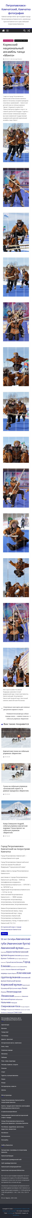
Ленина (3, 992)
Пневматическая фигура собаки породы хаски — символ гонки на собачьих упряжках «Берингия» (17, 716)
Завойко (3, 969)
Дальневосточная (15, 966)
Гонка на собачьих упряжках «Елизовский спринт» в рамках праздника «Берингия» (16, 788)
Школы (3, 1090)
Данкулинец (23, 966)
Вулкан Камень (25, 955)
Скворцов (10, 1012)
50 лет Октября (8, 939)
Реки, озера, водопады (8, 1061)
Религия (3, 1068)
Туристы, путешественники (9, 1075)
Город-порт (4, 1032)
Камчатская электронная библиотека (12, 1170)
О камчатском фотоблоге (9, 1111)
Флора (3, 1082)
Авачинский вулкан (12, 948)
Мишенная (25, 996)
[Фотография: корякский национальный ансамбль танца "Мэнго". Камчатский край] (16, 214)
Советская (18, 1012)
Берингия (10, 952)
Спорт (3, 1072)
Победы (4, 1009)
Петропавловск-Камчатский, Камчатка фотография (16, 9)
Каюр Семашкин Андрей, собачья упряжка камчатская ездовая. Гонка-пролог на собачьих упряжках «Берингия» (15, 828)
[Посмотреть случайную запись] (29, 31)
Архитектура (5, 1025)
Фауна (3, 1079)
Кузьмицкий (5, 988)
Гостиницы (4, 1035)
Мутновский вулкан (8, 999)
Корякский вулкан (11, 984)
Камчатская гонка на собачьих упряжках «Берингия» (16, 752)
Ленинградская (13, 991)
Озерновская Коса (10, 1006)
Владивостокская (14, 955)
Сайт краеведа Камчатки (9, 1163)
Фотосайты (4, 1140)
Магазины (4, 1054)
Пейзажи (4, 1057)
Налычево (6, 1002)
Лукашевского (18, 996)
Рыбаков (17, 1009)
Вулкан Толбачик (8, 958)
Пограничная (10, 1009)
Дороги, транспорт (7, 1039)
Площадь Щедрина (24, 1006)
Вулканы (4, 1028)
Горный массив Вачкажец (14, 962)
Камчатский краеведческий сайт (11, 1159)
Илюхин (8, 969)
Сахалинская (23, 1009)
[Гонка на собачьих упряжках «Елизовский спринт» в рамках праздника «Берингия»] (16, 782)
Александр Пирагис (17, 59)
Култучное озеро (15, 988)
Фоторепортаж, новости (21, 40)
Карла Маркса (12, 973)
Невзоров (14, 1002)
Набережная (18, 999)
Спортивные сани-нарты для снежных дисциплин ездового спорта (16, 708)
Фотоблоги (4, 1132)
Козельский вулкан (14, 981)
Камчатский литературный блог (11, 1166)
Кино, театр (5, 1046)
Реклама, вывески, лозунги (9, 1064)
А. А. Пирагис (6, 1198)
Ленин (24, 988)
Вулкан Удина (18, 958)
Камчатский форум (7, 1156)
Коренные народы (8, 40)
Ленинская (7, 996)
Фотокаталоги (5, 1136)
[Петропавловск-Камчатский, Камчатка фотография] (3, 31)
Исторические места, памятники (11, 1043)
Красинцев (26, 985)
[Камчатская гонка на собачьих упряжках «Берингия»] (16, 747)
